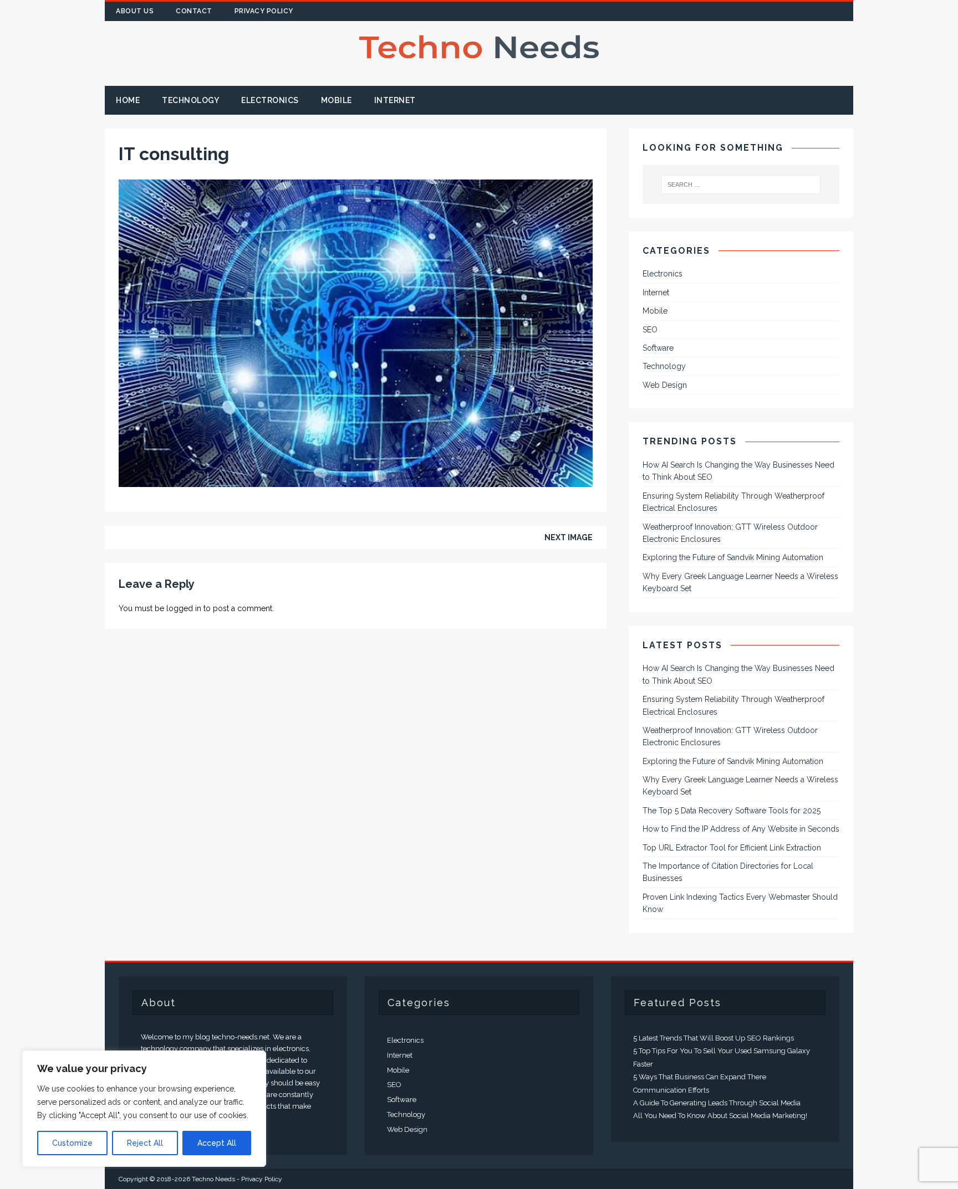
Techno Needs (213, 1179)
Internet (395, 100)
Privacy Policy (264, 11)
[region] (144, 1108)
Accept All (216, 1143)
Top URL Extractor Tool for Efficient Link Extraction (732, 847)
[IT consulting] (356, 480)
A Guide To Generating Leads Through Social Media (717, 1103)
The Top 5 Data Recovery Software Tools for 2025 (732, 810)
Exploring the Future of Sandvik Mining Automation (733, 557)
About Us (135, 11)
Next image (568, 537)
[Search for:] (741, 184)
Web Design (665, 385)
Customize (72, 1143)
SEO (650, 329)
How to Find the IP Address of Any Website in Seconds (741, 828)
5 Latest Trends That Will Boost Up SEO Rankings (713, 1038)
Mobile (336, 100)
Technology (190, 100)
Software (658, 348)
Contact (194, 11)
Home (128, 100)
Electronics (270, 100)
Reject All (145, 1143)
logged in (183, 608)
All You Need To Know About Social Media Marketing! (720, 1115)
